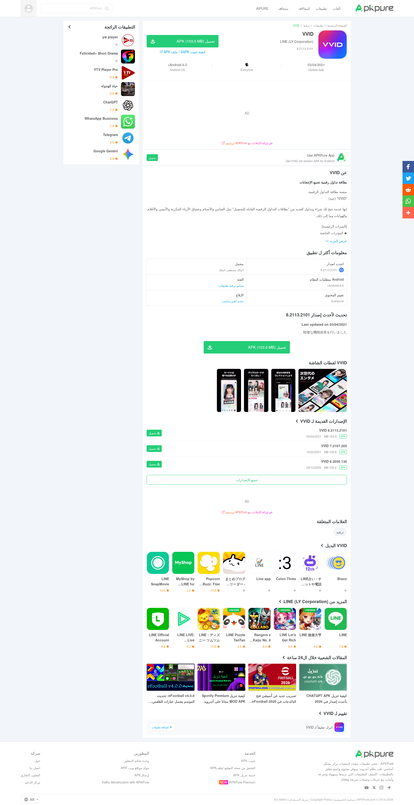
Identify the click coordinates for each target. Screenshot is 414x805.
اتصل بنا (34, 767)
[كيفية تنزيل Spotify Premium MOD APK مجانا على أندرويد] (221, 677)
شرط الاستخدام (298, 799)
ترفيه (306, 25)
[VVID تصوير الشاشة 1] (283, 390)
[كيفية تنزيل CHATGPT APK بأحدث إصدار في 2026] (323, 677)
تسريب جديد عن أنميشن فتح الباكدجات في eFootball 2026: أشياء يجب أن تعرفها (273, 698)
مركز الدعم (32, 782)
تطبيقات (318, 25)
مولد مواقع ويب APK (135, 767)
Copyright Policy (321, 799)
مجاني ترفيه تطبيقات (231, 285)
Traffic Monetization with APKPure (125, 782)
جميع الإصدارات (247, 479)
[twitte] (374, 788)
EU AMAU (280, 799)
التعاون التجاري (30, 775)
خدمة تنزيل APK (244, 775)
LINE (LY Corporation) (296, 41)
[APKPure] (374, 8)
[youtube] (367, 788)
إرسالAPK (141, 775)
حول (37, 760)
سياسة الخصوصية (344, 799)
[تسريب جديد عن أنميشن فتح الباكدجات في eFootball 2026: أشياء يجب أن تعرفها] (272, 677)
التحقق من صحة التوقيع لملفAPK (232, 767)
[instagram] (382, 788)
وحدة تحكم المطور (136, 760)
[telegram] (389, 788)
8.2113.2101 (329, 270)
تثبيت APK (248, 760)
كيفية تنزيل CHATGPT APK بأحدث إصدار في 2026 (326, 698)
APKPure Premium (242, 782)
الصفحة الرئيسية (337, 25)
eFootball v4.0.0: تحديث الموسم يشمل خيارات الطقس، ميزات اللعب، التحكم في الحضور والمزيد (172, 698)
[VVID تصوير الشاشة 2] (256, 390)
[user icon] (28, 8)
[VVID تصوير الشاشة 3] (229, 390)
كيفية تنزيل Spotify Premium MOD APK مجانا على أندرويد (223, 698)
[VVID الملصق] (322, 390)
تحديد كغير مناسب (233, 301)
